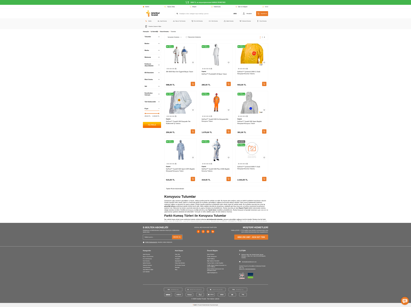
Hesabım (177, 258)
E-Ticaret (199, 305)
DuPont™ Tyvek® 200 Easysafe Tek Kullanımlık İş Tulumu (178, 122)
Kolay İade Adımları (180, 263)
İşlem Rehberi (210, 254)
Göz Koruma (214, 21)
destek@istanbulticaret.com (249, 261)
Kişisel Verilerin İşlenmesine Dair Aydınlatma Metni (215, 269)
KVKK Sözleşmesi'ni (151, 242)
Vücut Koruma (263, 21)
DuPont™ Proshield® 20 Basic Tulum (214, 74)
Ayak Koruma (163, 21)
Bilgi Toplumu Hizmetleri (213, 261)
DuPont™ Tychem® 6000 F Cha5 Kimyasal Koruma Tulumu (248, 168)
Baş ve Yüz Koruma (180, 21)
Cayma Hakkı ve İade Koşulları (215, 263)
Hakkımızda (217, 6)
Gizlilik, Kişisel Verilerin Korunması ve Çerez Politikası (216, 266)
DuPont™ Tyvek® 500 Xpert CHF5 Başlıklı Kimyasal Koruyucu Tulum (180, 170)
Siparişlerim (178, 261)
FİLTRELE (152, 125)
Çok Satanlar (146, 271)
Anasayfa (146, 31)
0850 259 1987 (244, 237)
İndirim (147, 6)
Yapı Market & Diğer (148, 269)
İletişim (194, 6)
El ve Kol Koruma (198, 21)
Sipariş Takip (171, 6)
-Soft (195, 305)
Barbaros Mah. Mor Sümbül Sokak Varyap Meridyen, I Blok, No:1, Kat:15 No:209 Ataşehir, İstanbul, (253, 256)
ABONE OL (177, 237)
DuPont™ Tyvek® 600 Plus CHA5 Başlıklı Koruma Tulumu (216, 170)
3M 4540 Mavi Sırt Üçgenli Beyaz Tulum (179, 71)
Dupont (204, 71)
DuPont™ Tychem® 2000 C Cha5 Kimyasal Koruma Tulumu (248, 73)
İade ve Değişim (242, 6)
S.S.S (266, 6)
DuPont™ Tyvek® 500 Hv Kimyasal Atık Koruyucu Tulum (215, 120)
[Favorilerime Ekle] (193, 62)
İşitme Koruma (229, 21)
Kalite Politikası (211, 258)
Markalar (177, 267)
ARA (235, 13)
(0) (175, 68)
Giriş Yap (177, 254)
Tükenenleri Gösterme (194, 37)
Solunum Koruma (246, 21)
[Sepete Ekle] (193, 84)
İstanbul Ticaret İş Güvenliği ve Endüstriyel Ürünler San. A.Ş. (252, 266)
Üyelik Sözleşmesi (212, 256)
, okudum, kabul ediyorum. (158, 242)
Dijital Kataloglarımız (212, 272)
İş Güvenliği (154, 31)
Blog (176, 269)
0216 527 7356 (258, 237)
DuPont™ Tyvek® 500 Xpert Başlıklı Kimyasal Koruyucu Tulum (249, 122)
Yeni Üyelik (178, 256)
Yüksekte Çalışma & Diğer (154, 26)
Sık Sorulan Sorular (180, 265)
